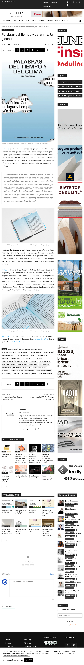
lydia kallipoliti (11, 364)
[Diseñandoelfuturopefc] (70, 314)
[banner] (70, 435)
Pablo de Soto (27, 367)
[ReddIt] (42, 50)
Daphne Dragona (7, 355)
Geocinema (5, 358)
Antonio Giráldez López (9, 352)
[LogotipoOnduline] (70, 63)
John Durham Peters (21, 361)
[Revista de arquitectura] (16, 14)
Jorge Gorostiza (71, 501)
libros (18, 27)
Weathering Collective (45, 373)
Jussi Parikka (33, 361)
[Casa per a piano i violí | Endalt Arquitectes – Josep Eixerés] (48, 523)
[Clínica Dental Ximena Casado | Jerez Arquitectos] (8, 523)
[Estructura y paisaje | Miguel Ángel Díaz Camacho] (8, 469)
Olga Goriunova (44, 364)
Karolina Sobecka (45, 361)
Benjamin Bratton (36, 352)
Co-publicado (7, 336)
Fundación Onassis (18, 342)
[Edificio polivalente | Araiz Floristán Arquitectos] (21, 504)
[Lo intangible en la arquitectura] (8, 504)
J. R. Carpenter (38, 358)
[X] (22, 50)
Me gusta (77, 82)
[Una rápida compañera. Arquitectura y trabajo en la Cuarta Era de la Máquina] (35, 448)
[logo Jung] (70, 40)
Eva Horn (32, 355)
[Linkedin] (76, 2)
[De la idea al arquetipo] (35, 504)
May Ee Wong (33, 364)
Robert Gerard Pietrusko (43, 370)
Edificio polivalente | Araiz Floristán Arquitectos (21, 512)
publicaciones (10, 27)
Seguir (78, 86)
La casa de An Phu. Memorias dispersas (21, 531)
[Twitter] (70, 2)
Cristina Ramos (48, 352)
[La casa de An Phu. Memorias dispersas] (21, 523)
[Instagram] (73, 2)
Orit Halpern (17, 367)
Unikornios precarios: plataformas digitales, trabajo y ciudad (47, 458)
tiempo (6, 149)
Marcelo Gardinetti (72, 566)
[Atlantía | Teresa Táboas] (35, 523)
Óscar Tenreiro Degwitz (71, 551)
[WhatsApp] (32, 50)
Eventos (61, 339)
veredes (8, 44)
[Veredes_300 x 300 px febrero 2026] (70, 278)
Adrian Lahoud (12, 349)
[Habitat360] (70, 236)
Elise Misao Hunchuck (21, 355)
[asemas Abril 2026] (70, 163)
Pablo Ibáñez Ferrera (39, 367)
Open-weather (6, 367)
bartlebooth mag (23, 352)
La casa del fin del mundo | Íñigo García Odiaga (47, 478)
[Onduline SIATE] (70, 200)
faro (44, 473)
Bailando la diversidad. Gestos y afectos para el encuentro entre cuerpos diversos (21, 458)
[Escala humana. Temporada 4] (35, 469)
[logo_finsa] (70, 52)
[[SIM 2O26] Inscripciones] (70, 362)
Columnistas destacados (67, 495)
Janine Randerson (7, 361)
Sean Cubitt (15, 373)
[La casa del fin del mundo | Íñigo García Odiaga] (48, 469)
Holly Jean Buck (26, 358)
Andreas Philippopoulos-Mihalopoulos (30, 349)
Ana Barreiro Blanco (73, 534)
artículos (4, 473)
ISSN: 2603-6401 (50, 638)
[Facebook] (67, 2)
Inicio (3, 27)
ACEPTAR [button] (29, 660)
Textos (4, 270)
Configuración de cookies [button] (13, 660)
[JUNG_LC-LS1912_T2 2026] (70, 127)
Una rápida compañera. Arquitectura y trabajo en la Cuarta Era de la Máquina (35, 458)
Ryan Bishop (6, 373)
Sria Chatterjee (25, 373)
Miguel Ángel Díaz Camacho (72, 526)
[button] (79, 20)
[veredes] (3, 45)
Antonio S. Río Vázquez (70, 559)
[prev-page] (3, 486)
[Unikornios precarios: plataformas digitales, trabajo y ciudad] (48, 448)
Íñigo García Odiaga (73, 542)
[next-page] (6, 486)
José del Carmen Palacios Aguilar (71, 575)
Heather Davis (15, 358)
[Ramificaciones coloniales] (8, 448)
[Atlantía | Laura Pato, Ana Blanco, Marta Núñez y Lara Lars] (48, 504)
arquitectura (19, 507)
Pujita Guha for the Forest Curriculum (22, 370)
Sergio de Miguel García (72, 592)
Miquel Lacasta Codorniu (71, 510)
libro (3, 364)
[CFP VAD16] (70, 398)
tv (30, 473)
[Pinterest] (79, 2)
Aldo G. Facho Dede (73, 583)
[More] (47, 50)
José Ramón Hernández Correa (72, 518)
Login (52, 574)
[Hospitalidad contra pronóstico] (21, 469)
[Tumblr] (67, 5)
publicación (5, 370)
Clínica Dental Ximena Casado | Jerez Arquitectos (7, 531)
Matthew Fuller (22, 364)
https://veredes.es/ (24, 412)
